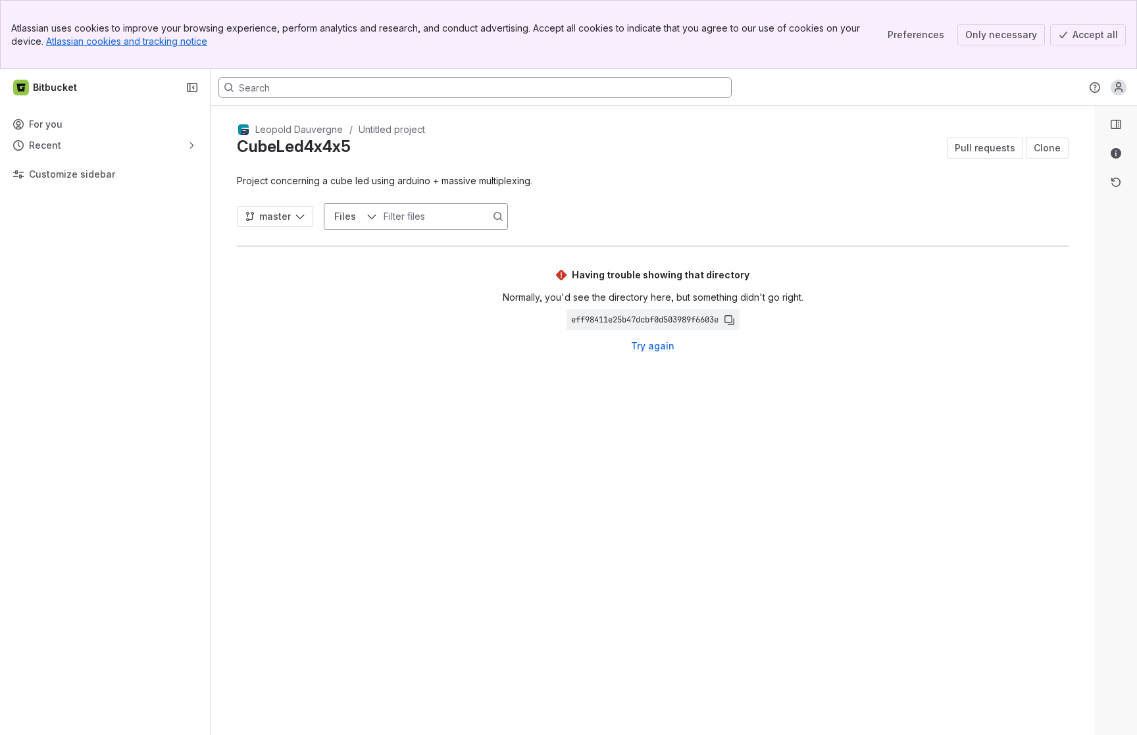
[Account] (1118, 87)
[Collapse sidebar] (192, 87)
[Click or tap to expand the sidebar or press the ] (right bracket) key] (1087, 480)
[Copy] (729, 320)
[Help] (1094, 87)
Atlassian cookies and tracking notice (126, 41)
